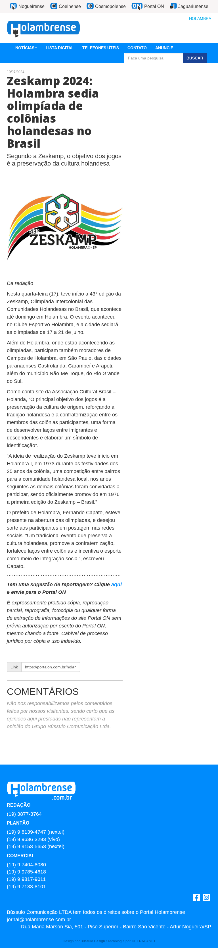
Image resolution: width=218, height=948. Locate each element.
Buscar (194, 58)
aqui (116, 584)
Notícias (24, 48)
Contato (137, 48)
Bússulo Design (93, 941)
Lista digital (60, 48)
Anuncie (164, 48)
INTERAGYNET (143, 941)
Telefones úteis (100, 48)
